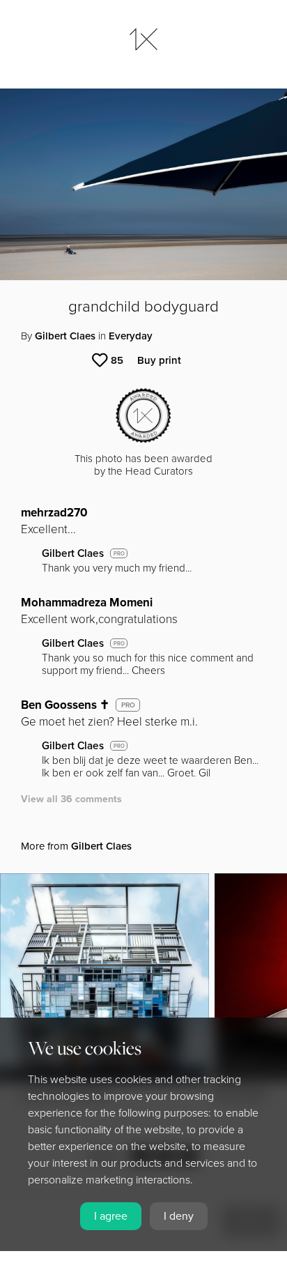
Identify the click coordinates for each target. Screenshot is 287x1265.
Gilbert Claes (65, 336)
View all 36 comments (71, 799)
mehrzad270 (54, 512)
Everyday (131, 336)
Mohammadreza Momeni (87, 602)
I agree (110, 1216)
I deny (179, 1216)
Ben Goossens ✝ (65, 705)
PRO (119, 554)
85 (117, 360)
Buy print (159, 360)
